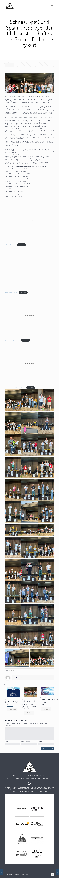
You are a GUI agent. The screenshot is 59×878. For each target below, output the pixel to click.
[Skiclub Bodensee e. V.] (9, 5)
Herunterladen (21, 244)
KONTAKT (14, 775)
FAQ (19, 775)
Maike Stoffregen (18, 677)
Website (40, 741)
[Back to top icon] (52, 874)
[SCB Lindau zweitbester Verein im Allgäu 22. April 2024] (57, 872)
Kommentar (8, 725)
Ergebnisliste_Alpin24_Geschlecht (11, 292)
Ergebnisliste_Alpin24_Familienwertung (12, 340)
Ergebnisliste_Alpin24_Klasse (10, 244)
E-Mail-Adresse (25, 741)
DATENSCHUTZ (43, 775)
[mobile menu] (52, 5)
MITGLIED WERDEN (26, 775)
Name (7, 741)
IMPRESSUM (35, 775)
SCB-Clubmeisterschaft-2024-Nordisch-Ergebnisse (15, 387)
